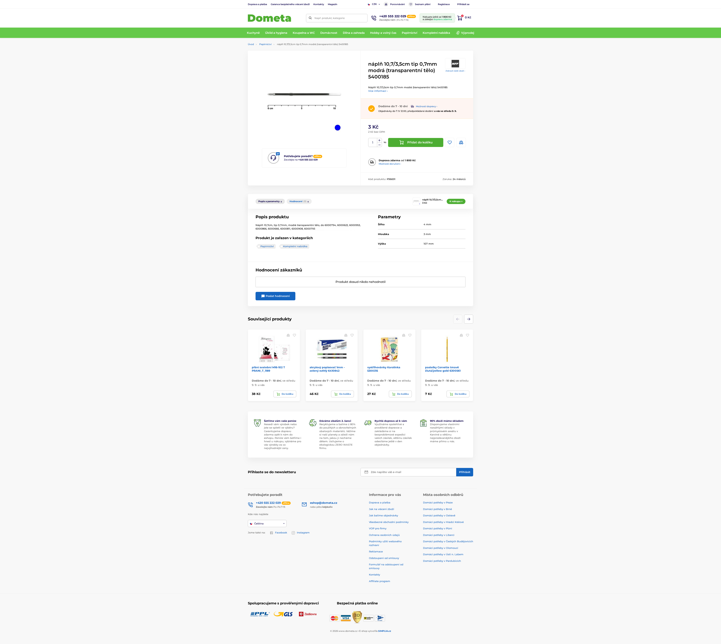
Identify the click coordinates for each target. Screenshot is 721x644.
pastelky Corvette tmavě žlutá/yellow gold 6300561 (443, 369)
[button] (468, 319)
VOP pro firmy (377, 528)
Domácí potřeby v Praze (438, 502)
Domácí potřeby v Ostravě (439, 515)
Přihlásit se (463, 4)
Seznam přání (422, 4)
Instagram (303, 532)
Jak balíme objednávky (383, 515)
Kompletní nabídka (295, 246)
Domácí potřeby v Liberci (438, 534)
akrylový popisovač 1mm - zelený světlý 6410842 (327, 369)
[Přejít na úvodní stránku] (269, 18)
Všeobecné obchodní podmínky (389, 521)
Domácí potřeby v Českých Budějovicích (448, 541)
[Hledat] (310, 18)
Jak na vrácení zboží (381, 509)
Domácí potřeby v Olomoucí (440, 547)
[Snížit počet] (379, 144)
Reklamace (376, 551)
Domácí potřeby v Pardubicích (442, 560)
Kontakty (318, 4)
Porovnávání (397, 4)
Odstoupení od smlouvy (384, 558)
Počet (372, 142)
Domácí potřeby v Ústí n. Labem (443, 554)
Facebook (281, 532)
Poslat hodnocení (277, 296)
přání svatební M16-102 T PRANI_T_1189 (268, 369)
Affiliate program (379, 581)
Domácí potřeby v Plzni (437, 528)
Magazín (332, 4)
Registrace (444, 4)
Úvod (251, 44)
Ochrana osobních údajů (384, 534)
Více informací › (378, 90)
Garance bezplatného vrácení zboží (290, 4)
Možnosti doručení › (390, 163)
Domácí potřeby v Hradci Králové (443, 521)
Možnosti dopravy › (426, 106)
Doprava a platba (257, 4)
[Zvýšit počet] (379, 140)
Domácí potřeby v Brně (437, 509)
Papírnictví (265, 44)
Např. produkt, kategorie (329, 18)
